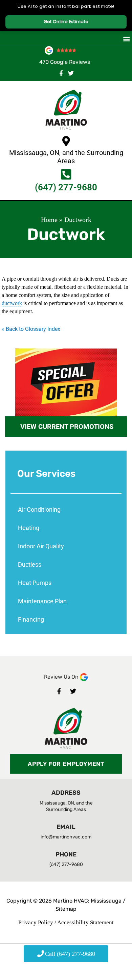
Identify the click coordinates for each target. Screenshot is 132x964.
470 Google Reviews (64, 62)
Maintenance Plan (42, 601)
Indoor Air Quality (41, 546)
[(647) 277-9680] (66, 174)
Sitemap (66, 909)
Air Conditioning (39, 509)
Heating (28, 527)
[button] (126, 38)
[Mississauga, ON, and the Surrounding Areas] (66, 141)
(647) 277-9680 (66, 187)
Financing (31, 619)
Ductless (29, 564)
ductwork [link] (12, 303)
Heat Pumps (34, 582)
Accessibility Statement (85, 922)
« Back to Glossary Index (31, 329)
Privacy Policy (35, 922)
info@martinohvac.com (66, 837)
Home (49, 219)
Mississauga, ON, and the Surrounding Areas (66, 157)
